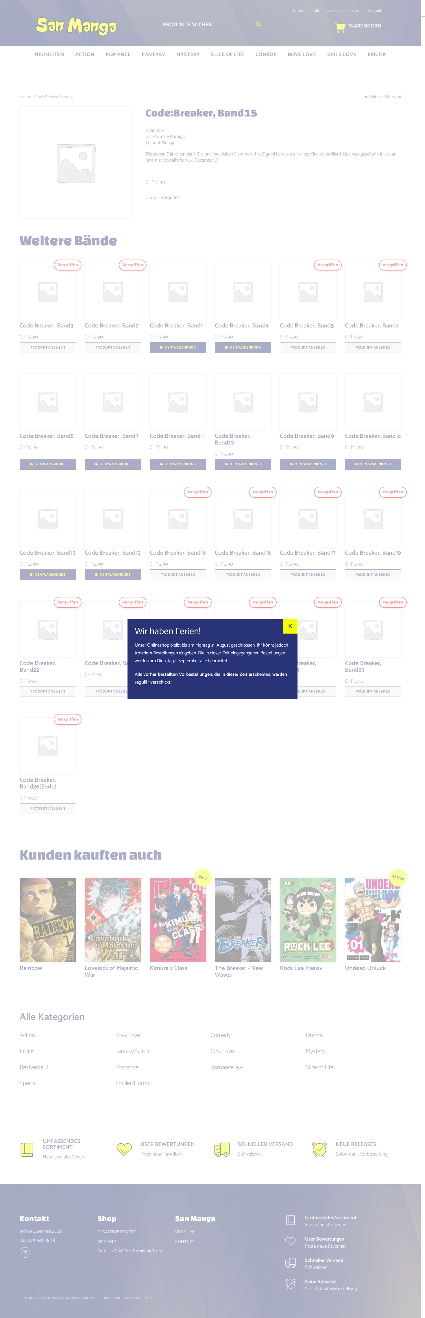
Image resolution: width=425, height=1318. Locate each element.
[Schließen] (290, 626)
